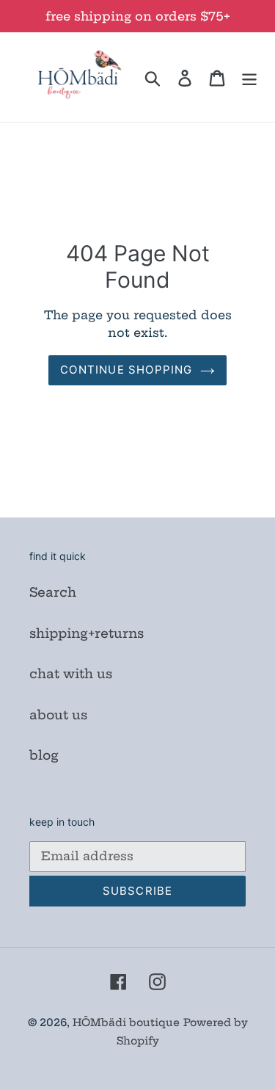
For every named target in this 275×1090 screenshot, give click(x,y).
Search (52, 592)
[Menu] (249, 77)
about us (58, 714)
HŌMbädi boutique (126, 1022)
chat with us (70, 673)
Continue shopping (126, 370)
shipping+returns (86, 633)
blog (44, 755)
